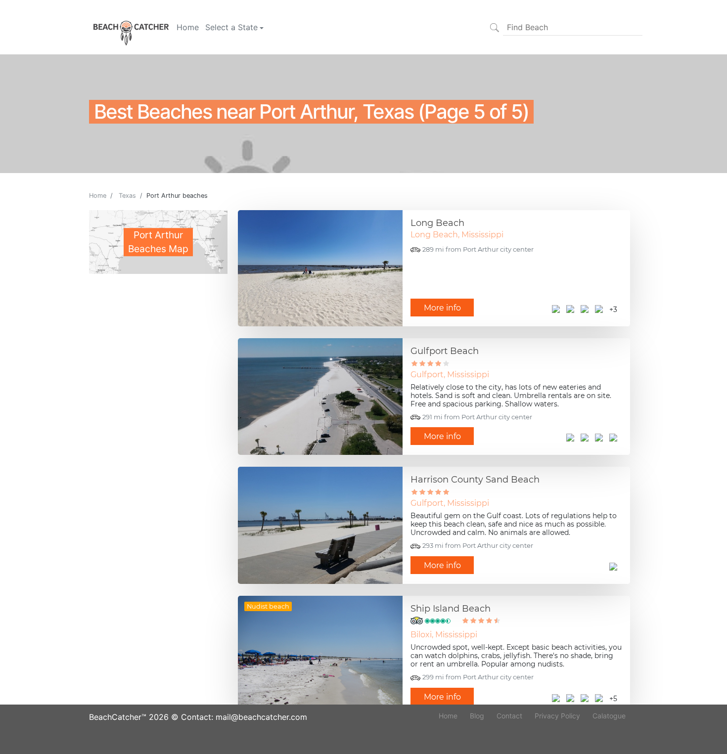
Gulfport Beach (444, 351)
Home (188, 27)
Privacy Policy (557, 715)
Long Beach (437, 223)
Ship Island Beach (450, 608)
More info (442, 307)
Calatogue (609, 715)
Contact (509, 715)
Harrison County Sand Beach (475, 479)
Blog (477, 715)
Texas (127, 195)
